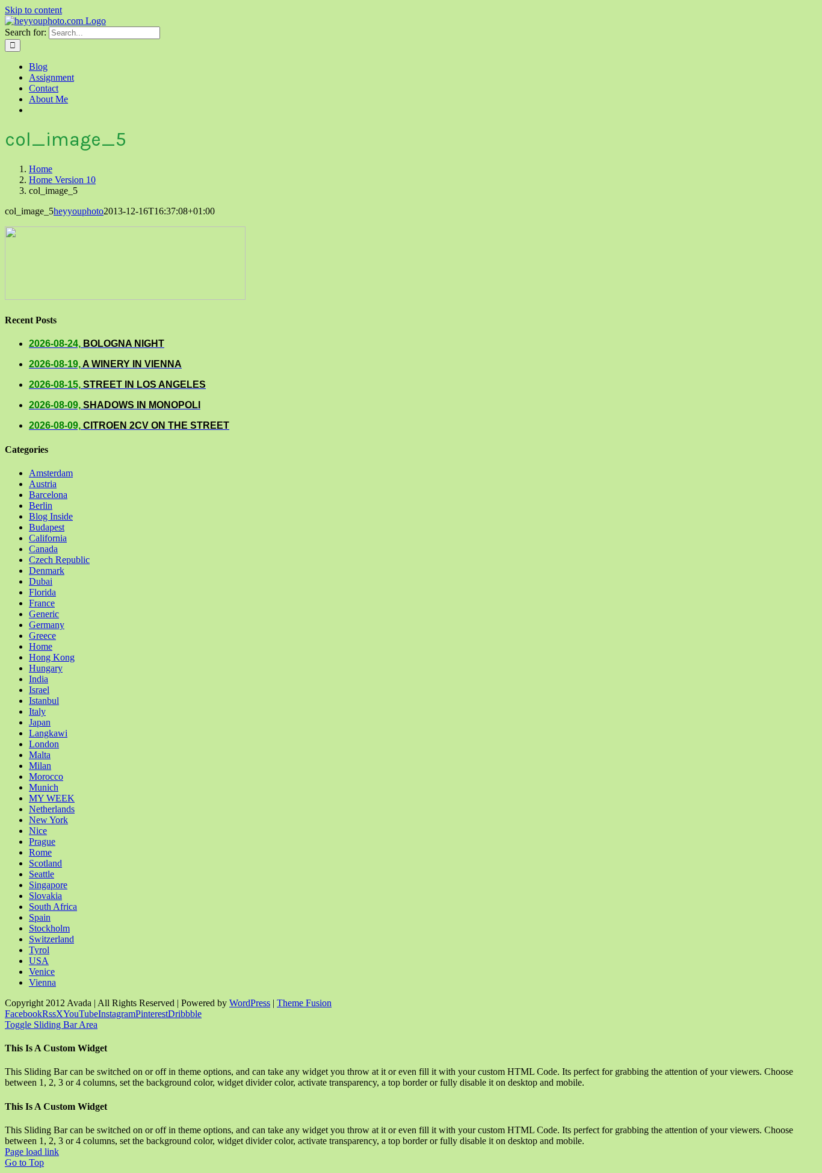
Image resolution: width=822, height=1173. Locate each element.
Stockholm (49, 928)
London (44, 744)
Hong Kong (52, 657)
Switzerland (51, 939)
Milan (40, 766)
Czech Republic (59, 560)
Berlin (40, 505)
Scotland (45, 863)
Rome (40, 852)
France (42, 603)
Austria (43, 484)
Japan (40, 722)
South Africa (53, 906)
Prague (42, 841)
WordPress (249, 1003)
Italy (37, 711)
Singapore (48, 885)
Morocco (46, 776)
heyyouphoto (79, 211)
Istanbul (44, 700)
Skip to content (33, 10)
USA (39, 961)
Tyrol (39, 950)
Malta (40, 755)
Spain (40, 917)
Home (40, 646)
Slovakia (45, 896)
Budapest (46, 527)
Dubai (40, 581)
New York (48, 820)
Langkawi (48, 733)
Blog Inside (51, 516)
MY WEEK (52, 798)
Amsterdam (51, 473)
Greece (42, 635)
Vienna (42, 982)
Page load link (32, 1152)
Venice (42, 971)
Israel (39, 690)
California (48, 538)
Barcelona (48, 495)
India (38, 679)
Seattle (41, 874)
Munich (43, 787)
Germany (46, 625)
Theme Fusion (304, 1003)
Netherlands (52, 809)
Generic (44, 614)
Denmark (46, 570)
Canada (43, 549)
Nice (38, 831)
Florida (42, 592)
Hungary (46, 668)
